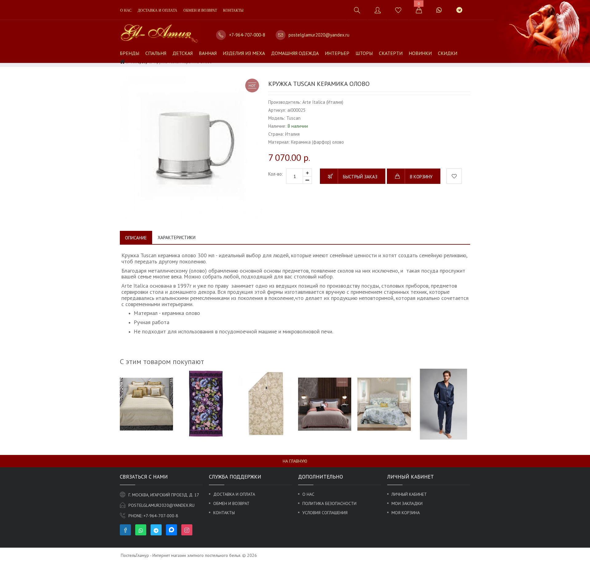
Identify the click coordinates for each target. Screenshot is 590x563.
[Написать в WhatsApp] (439, 10)
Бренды (129, 53)
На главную (295, 461)
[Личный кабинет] (377, 10)
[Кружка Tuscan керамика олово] (191, 147)
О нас (126, 10)
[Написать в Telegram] (459, 10)
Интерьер (337, 53)
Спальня (155, 53)
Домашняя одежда (295, 53)
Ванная (208, 53)
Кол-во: (275, 174)
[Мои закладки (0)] (398, 10)
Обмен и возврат (200, 10)
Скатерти (391, 53)
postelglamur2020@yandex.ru (319, 35)
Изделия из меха (244, 53)
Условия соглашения (325, 512)
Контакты (233, 10)
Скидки (447, 53)
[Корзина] (418, 10)
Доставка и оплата (157, 10)
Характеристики (176, 237)
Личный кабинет (409, 494)
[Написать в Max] (476, 7)
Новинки (420, 53)
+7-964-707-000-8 (247, 35)
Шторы (364, 53)
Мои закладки (407, 503)
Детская (182, 53)
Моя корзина (405, 512)
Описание (136, 238)
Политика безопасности (329, 503)
